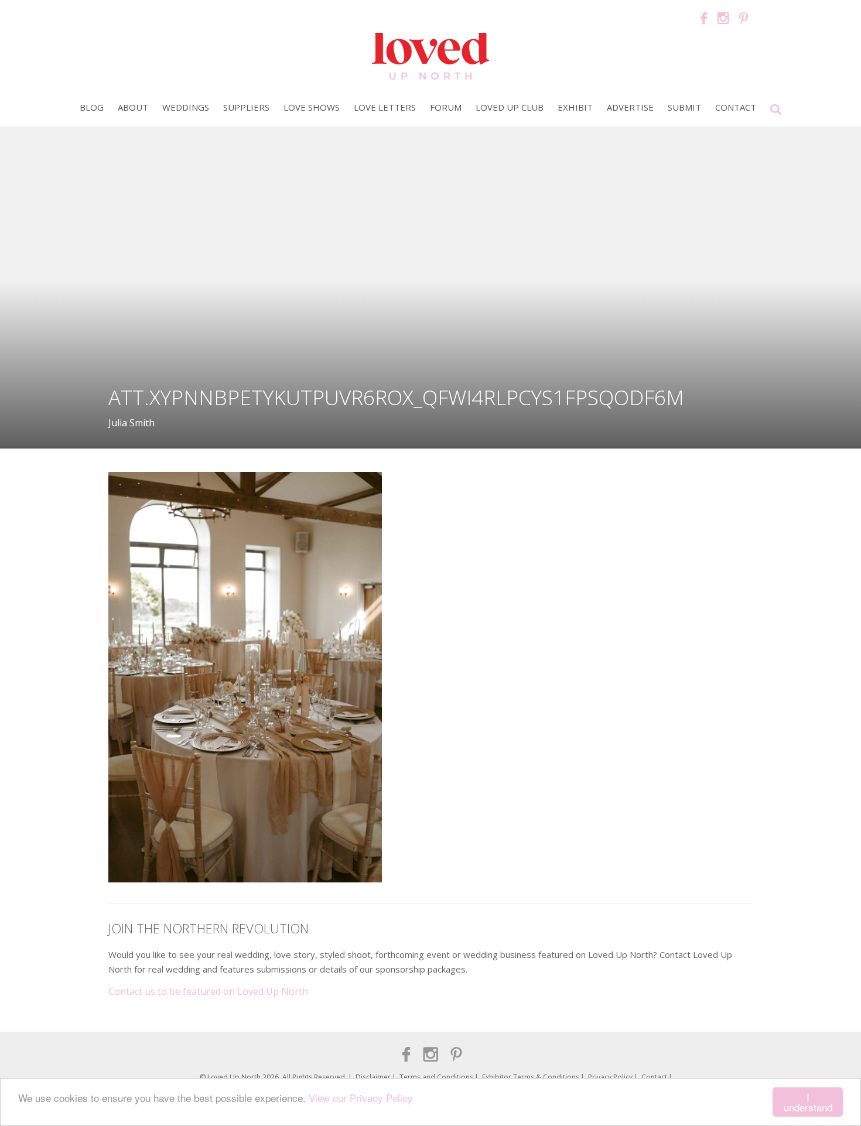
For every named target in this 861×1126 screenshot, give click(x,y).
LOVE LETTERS (385, 107)
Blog (92, 107)
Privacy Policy (610, 1077)
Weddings (185, 107)
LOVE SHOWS (311, 107)
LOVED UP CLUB (510, 107)
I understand (808, 1102)
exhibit (575, 107)
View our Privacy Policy (361, 1097)
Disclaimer (373, 1077)
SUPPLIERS (246, 107)
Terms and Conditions (436, 1077)
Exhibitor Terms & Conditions (530, 1077)
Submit (684, 107)
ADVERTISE (630, 107)
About (133, 107)
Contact (735, 107)
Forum (446, 107)
